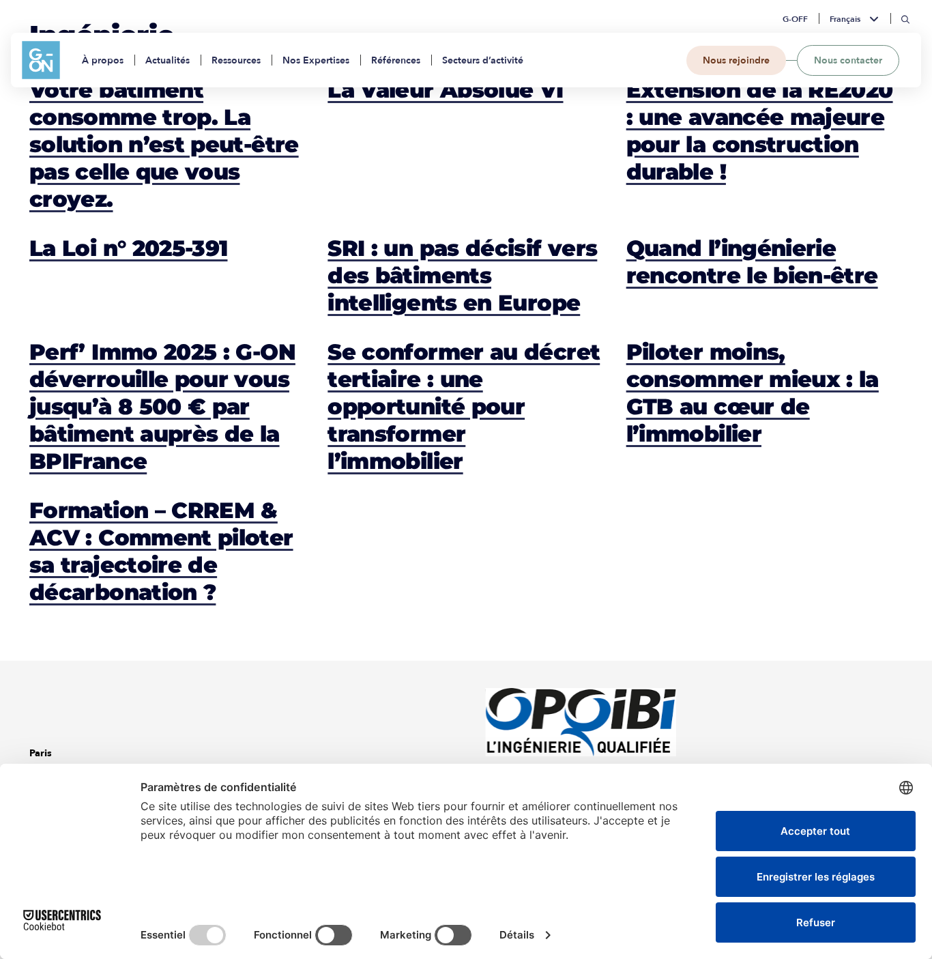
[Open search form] (905, 19)
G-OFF (795, 19)
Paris (40, 753)
